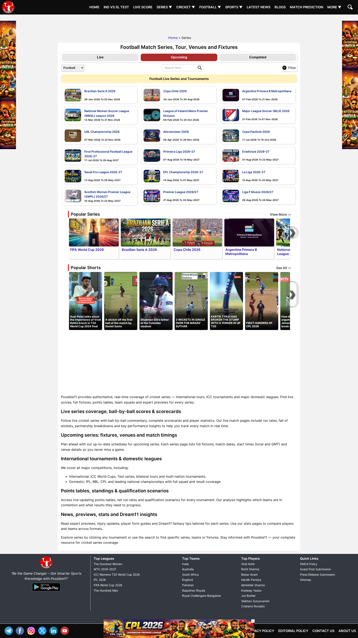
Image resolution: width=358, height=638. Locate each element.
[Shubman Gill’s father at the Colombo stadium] (156, 300)
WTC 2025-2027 (105, 569)
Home (94, 7)
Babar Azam (249, 574)
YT (65, 630)
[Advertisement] (179, 24)
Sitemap (305, 579)
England (187, 579)
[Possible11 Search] (350, 8)
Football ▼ (210, 7)
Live (100, 57)
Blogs (280, 7)
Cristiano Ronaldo (253, 606)
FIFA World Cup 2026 (108, 585)
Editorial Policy (293, 631)
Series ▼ (164, 7)
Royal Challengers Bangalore (201, 595)
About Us (347, 631)
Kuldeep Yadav (251, 590)
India (185, 564)
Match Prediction (306, 7)
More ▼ (334, 7)
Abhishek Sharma (253, 585)
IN (54, 630)
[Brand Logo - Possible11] (46, 568)
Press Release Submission (317, 574)
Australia (188, 569)
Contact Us (323, 631)
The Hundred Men (106, 590)
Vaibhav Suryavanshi (255, 601)
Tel (10, 630)
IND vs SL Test (116, 7)
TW (43, 630)
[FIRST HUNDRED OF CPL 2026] (261, 300)
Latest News (258, 7)
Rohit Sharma (250, 569)
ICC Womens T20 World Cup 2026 (117, 574)
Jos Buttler (248, 595)
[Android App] (46, 591)
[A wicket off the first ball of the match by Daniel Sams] (120, 300)
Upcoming (179, 57)
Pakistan (188, 585)
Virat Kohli (247, 564)
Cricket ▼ (185, 7)
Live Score (142, 7)
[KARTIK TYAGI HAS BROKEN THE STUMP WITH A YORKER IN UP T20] (226, 300)
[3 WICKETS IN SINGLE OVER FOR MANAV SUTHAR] (191, 300)
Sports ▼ (234, 7)
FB (21, 630)
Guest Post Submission (315, 569)
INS (32, 630)
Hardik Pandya (251, 579)
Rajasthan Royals (193, 590)
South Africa (190, 574)
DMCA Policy (308, 564)
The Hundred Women (108, 564)
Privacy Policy (260, 631)
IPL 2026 (100, 579)
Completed (257, 57)
